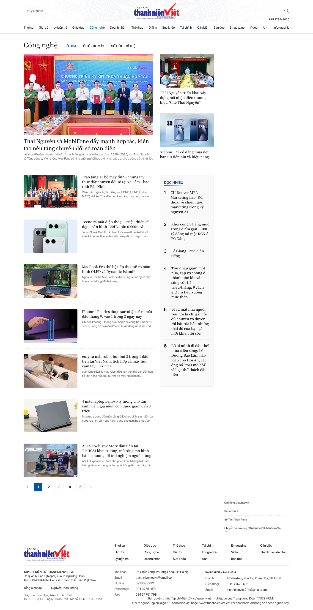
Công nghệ (97, 28)
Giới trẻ (43, 28)
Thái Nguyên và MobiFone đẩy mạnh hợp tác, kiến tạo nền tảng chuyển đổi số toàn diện (86, 145)
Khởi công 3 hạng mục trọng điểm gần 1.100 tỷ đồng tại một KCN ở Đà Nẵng (190, 231)
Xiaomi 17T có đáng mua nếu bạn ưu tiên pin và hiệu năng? (185, 154)
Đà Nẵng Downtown (236, 502)
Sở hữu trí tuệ (123, 46)
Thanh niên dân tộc (273, 552)
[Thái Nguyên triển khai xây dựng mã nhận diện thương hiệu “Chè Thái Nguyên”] (187, 71)
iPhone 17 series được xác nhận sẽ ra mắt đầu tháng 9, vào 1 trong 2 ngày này (117, 314)
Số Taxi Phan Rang (235, 519)
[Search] (286, 11)
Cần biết (202, 28)
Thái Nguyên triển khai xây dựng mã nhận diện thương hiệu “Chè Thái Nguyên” (183, 97)
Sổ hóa (70, 46)
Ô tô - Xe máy (93, 46)
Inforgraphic (281, 28)
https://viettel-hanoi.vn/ (263, 528)
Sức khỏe (168, 28)
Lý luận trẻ (60, 28)
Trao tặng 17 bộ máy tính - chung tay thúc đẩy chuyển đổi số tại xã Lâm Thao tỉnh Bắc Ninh (115, 182)
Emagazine (237, 28)
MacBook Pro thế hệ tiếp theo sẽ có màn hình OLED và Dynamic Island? (116, 269)
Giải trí (152, 28)
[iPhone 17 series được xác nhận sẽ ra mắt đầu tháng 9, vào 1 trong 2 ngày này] (50, 326)
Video (254, 28)
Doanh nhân (118, 28)
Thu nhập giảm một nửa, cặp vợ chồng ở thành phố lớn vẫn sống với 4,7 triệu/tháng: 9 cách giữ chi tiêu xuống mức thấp (188, 282)
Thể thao (137, 28)
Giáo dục (78, 28)
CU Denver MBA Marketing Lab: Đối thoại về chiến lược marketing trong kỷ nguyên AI (186, 202)
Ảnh (265, 28)
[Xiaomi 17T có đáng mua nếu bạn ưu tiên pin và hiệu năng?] (187, 130)
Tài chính (186, 28)
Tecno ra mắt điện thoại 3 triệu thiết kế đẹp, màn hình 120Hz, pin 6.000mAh (115, 224)
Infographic (209, 552)
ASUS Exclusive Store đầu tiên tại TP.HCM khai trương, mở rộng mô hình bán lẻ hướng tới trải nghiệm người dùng (116, 451)
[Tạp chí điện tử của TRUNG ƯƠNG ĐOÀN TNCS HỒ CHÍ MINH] (156, 11)
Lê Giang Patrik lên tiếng (187, 253)
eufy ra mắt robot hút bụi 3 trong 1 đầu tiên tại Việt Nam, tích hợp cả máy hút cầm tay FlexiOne (115, 361)
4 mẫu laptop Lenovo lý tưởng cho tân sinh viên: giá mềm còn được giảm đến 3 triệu (116, 406)
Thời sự (29, 28)
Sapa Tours (231, 511)
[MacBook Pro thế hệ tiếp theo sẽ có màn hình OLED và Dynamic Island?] (50, 281)
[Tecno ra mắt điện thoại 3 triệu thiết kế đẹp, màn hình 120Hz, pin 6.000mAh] (50, 236)
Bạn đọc (219, 28)
